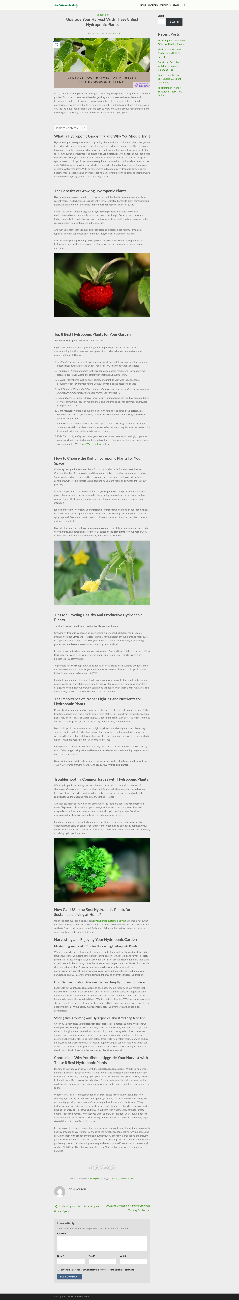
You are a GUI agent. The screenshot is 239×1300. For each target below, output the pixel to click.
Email (92, 1256)
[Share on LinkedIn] (113, 1167)
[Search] (184, 5)
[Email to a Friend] (102, 1167)
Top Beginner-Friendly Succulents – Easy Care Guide (170, 91)
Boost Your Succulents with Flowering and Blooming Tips (169, 66)
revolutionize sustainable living (109, 920)
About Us (153, 5)
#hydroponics (121, 1178)
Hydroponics (102, 15)
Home (143, 5)
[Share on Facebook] (91, 1167)
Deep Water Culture (91, 443)
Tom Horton (114, 33)
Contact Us (165, 5)
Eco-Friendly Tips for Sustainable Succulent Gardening (169, 79)
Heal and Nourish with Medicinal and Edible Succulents (169, 53)
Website (124, 1256)
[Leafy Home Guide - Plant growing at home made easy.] (66, 5)
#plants (131, 1178)
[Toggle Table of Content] (82, 128)
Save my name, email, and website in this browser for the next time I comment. (97, 1269)
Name (60, 1256)
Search (161, 15)
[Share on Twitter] (97, 1167)
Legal (176, 5)
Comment (62, 1233)
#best (112, 1178)
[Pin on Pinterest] (107, 1167)
